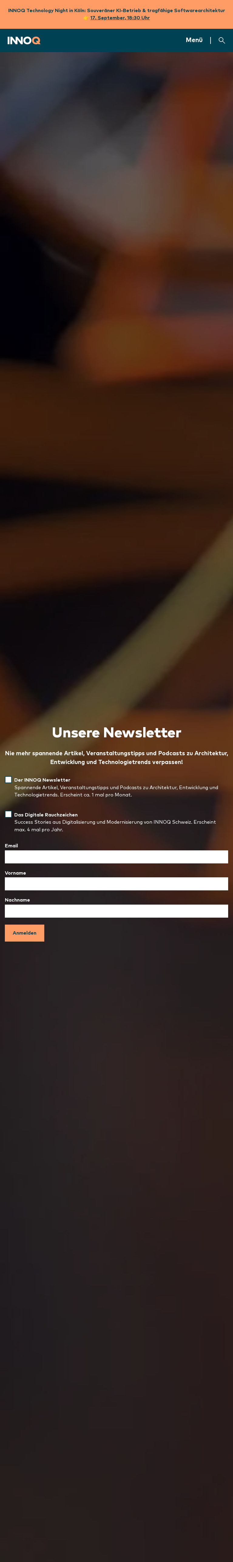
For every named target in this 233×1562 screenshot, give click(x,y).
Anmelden (24, 933)
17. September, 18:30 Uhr (120, 17)
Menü (194, 40)
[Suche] (222, 40)
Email (11, 845)
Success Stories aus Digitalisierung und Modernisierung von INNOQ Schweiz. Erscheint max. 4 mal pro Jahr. (115, 822)
